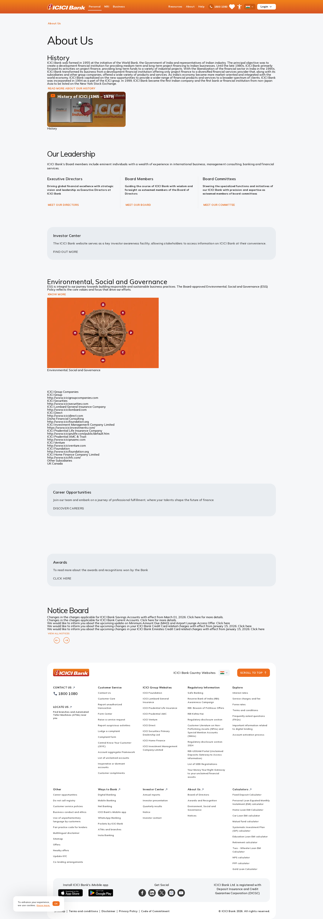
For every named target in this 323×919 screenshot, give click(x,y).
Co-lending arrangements (68, 862)
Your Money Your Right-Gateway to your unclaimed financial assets (206, 773)
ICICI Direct (149, 725)
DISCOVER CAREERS (68, 508)
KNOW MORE (57, 294)
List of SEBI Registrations (202, 764)
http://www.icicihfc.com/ (64, 457)
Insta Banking (106, 835)
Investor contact (152, 817)
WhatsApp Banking (109, 817)
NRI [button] (106, 6)
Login (264, 6)
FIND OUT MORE (65, 252)
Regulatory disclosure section (205, 719)
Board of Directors (198, 794)
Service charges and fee (247, 698)
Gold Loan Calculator (245, 869)
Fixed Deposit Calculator (247, 794)
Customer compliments (111, 773)
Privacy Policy (128, 911)
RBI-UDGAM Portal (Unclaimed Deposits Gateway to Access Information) (205, 755)
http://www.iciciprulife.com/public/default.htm (78, 433)
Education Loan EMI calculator (250, 836)
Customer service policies (68, 806)
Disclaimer (108, 911)
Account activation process (248, 734)
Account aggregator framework (116, 752)
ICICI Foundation (152, 692)
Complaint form (107, 736)
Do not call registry (64, 800)
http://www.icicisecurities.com (67, 403)
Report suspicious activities (114, 725)
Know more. (43, 905)
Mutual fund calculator (246, 821)
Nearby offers (61, 850)
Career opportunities (65, 794)
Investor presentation (155, 800)
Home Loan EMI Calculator (248, 809)
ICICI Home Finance (154, 740)
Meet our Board (138, 204)
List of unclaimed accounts (113, 757)
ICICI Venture (150, 719)
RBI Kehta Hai (196, 713)
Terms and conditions (245, 710)
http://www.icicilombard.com (67, 409)
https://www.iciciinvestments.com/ (71, 427)
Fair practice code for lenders (70, 827)
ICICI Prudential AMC (155, 713)
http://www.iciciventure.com (66, 445)
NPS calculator (241, 857)
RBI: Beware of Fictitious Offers (206, 708)
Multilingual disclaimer (66, 833)
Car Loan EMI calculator (246, 815)
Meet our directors (63, 204)
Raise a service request (111, 719)
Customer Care (106, 698)
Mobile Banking (107, 800)
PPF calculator (241, 863)
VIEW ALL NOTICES (59, 633)
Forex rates (239, 704)
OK (56, 903)
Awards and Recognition (202, 800)
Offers (56, 844)
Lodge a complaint (109, 731)
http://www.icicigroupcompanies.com (72, 398)
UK (49, 463)
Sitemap (58, 838)
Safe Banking (195, 692)
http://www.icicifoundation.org (68, 421)
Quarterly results (152, 806)
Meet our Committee (219, 204)
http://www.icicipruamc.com (66, 439)
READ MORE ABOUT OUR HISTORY (71, 88)
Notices (192, 815)
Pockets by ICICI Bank (110, 823)
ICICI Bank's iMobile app (112, 812)
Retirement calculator (245, 842)
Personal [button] (95, 6)
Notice (146, 812)
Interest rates (240, 692)
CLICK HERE (62, 578)
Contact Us (104, 692)
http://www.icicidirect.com (65, 415)
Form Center (105, 713)
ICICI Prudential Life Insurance (160, 708)
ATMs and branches (109, 829)
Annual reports (151, 794)
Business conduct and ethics (70, 812)
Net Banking (105, 806)
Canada (57, 463)
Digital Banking (107, 794)
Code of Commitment (155, 911)
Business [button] (119, 6)
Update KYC (60, 856)
